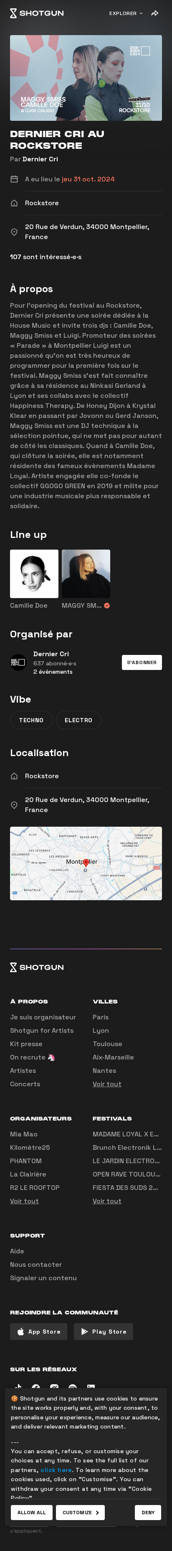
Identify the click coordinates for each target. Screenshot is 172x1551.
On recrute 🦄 (33, 1057)
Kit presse (26, 1043)
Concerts (25, 1084)
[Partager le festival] (154, 13)
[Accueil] (36, 13)
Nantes (104, 1070)
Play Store (109, 1331)
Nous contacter (36, 1264)
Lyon (101, 1030)
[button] (142, 662)
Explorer (123, 13)
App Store (44, 1331)
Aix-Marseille (113, 1057)
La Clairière (28, 1174)
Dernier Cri (40, 159)
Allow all (32, 1512)
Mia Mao (24, 1134)
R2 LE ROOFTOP (35, 1187)
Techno (31, 720)
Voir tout (107, 1084)
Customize (77, 1512)
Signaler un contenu (43, 1277)
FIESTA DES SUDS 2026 (129, 1187)
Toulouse (107, 1043)
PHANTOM (26, 1160)
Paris (101, 1017)
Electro (79, 720)
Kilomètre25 (30, 1147)
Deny (148, 1512)
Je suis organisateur (43, 1017)
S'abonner (142, 662)
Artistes (23, 1070)
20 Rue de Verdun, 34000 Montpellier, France (87, 804)
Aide (17, 1251)
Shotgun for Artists (41, 1030)
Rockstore (42, 776)
